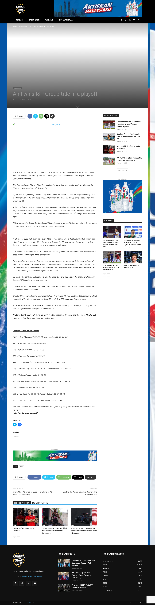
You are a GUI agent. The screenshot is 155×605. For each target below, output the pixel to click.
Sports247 (27, 603)
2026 (15, 525)
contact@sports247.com (32, 576)
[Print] (52, 116)
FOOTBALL (19, 20)
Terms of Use (127, 603)
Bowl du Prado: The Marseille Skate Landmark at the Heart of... (128, 136)
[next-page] (18, 537)
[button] (139, 20)
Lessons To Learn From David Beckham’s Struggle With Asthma (83, 563)
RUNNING (49, 20)
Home (15, 27)
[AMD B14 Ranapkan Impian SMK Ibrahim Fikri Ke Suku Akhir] (109, 161)
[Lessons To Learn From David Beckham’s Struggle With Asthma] (64, 563)
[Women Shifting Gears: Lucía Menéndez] (26, 517)
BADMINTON (34, 20)
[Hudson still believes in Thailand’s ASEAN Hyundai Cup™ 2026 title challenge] (133, 232)
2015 (21, 467)
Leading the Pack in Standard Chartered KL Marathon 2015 (80, 493)
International (23, 27)
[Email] (46, 116)
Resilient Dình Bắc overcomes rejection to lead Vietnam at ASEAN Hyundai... (129, 124)
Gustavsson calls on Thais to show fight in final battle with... (111, 267)
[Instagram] (126, 20)
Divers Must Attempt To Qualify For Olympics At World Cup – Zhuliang (32, 493)
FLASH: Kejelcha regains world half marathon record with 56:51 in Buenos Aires (54, 530)
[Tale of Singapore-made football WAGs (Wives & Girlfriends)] (63, 576)
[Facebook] (121, 20)
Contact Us (138, 603)
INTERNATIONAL (66, 20)
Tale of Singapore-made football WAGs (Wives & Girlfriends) (81, 575)
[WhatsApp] (41, 116)
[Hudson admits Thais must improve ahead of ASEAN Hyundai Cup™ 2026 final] (112, 232)
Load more (121, 170)
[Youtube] (134, 20)
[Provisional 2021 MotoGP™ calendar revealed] (64, 588)
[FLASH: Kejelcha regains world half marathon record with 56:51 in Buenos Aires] (55, 517)
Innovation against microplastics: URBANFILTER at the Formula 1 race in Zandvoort (84, 530)
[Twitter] (130, 20)
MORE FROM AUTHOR (40, 503)
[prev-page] (14, 537)
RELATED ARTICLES (21, 503)
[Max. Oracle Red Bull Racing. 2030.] (133, 257)
